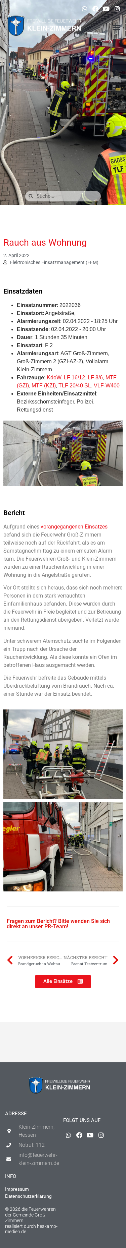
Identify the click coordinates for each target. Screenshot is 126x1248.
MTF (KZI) (44, 385)
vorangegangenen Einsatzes (74, 526)
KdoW (54, 377)
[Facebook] (95, 8)
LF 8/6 (95, 377)
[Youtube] (106, 8)
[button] (116, 27)
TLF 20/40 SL (74, 385)
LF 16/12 (74, 377)
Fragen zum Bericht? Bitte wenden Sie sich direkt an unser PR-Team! (58, 924)
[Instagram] (117, 8)
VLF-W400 (107, 385)
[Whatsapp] (84, 8)
